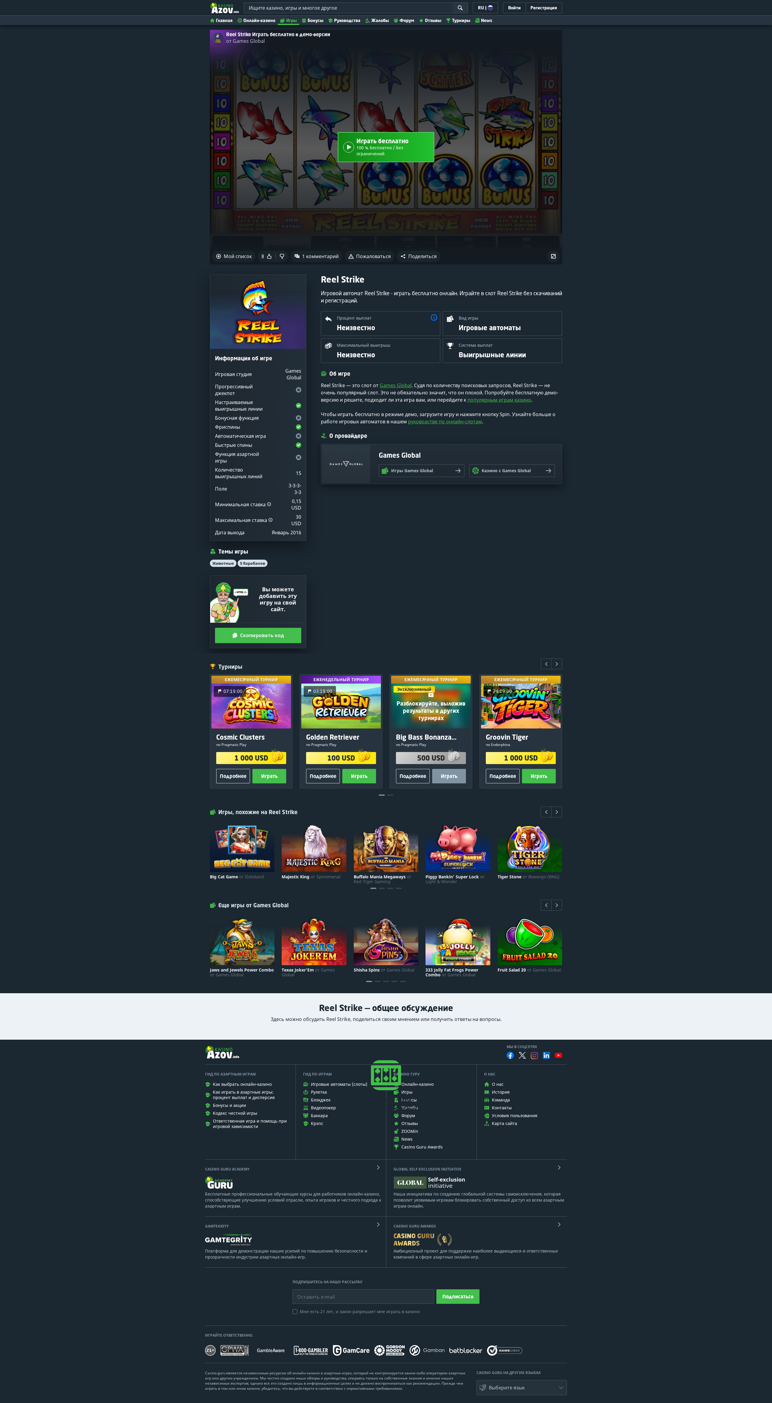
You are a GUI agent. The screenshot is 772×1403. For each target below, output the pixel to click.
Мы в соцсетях (522, 1046)
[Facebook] (510, 1055)
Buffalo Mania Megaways (382, 879)
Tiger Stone (528, 876)
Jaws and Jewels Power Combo (242, 972)
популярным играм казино (499, 400)
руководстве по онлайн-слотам (445, 421)
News (486, 20)
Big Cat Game (237, 876)
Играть (269, 776)
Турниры (461, 20)
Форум (407, 20)
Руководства (347, 20)
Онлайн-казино (259, 20)
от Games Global (245, 41)
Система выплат (476, 345)
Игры (291, 20)
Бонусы (315, 20)
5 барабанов (252, 563)
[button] (418, 256)
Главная (224, 20)
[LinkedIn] (546, 1055)
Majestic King (311, 876)
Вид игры (468, 318)
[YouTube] (558, 1055)
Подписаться (457, 1296)
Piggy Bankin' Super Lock (455, 879)
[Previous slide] (546, 664)
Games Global (396, 385)
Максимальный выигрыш (364, 345)
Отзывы (433, 20)
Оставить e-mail (311, 1292)
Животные (223, 563)
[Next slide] (556, 664)
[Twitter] (522, 1055)
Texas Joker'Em (308, 972)
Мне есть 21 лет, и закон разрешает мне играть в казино (360, 1311)
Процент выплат (354, 318)
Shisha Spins (384, 970)
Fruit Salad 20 (529, 970)
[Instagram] (534, 1055)
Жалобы (380, 20)
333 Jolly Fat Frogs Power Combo (452, 972)
